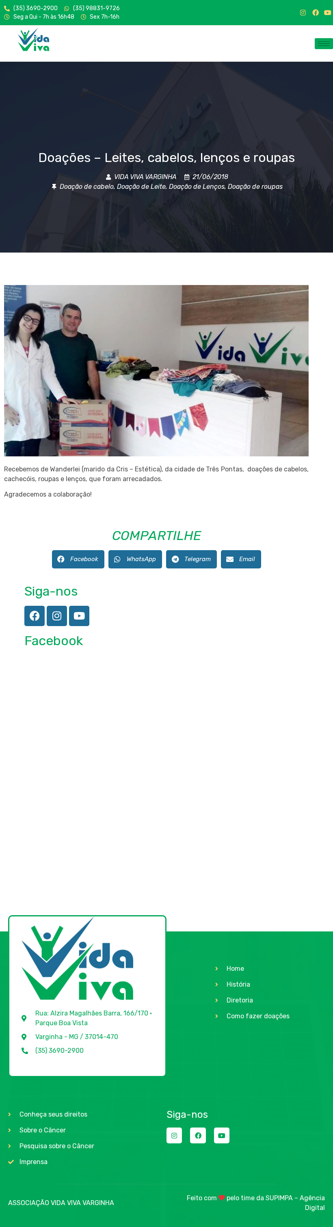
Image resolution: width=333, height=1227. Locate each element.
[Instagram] (303, 12)
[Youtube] (327, 12)
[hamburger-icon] (324, 43)
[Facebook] (315, 12)
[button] (78, 559)
